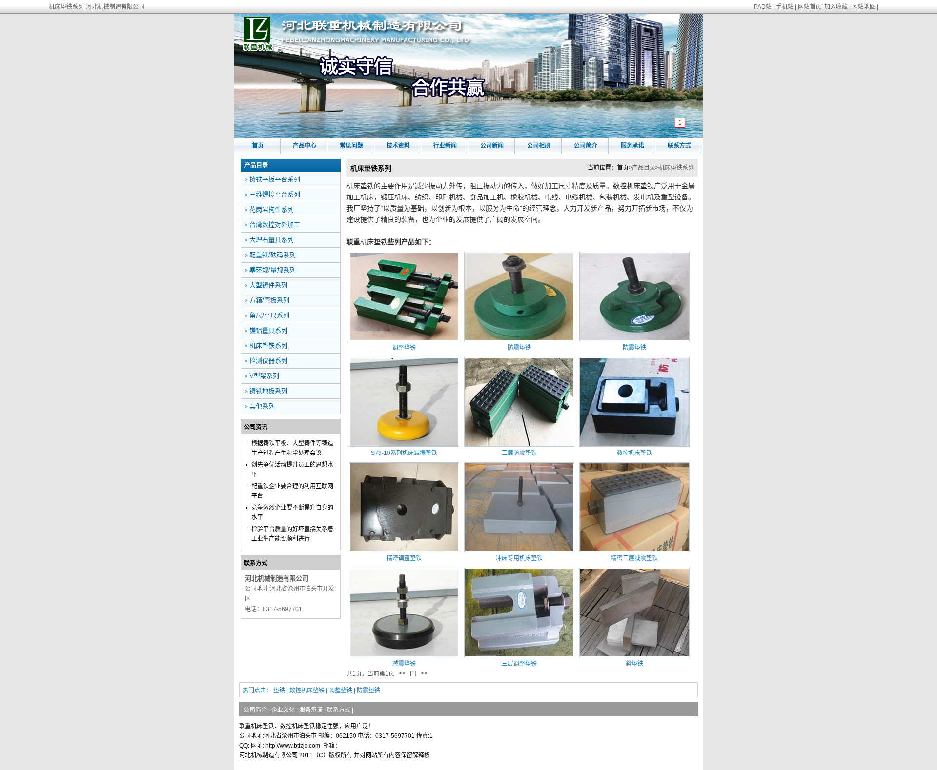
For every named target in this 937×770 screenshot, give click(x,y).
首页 (258, 145)
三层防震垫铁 (519, 453)
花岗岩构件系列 (271, 209)
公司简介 (585, 145)
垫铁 (279, 690)
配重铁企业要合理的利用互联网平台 (292, 491)
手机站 (785, 6)
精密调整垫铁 (404, 558)
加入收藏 (836, 6)
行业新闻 (445, 145)
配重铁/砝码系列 (272, 254)
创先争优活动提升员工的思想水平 (292, 469)
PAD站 (763, 6)
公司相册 (538, 145)
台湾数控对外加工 (274, 224)
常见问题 (351, 145)
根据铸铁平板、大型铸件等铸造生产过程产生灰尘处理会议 (292, 448)
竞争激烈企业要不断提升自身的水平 (292, 512)
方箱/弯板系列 (269, 300)
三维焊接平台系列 (274, 194)
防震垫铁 (519, 347)
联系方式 (679, 145)
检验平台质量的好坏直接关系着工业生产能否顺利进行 (292, 534)
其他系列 (262, 406)
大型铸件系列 (268, 285)
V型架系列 (264, 375)
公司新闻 (492, 145)
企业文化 (283, 710)
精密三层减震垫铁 (634, 558)
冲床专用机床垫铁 (519, 558)
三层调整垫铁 (519, 663)
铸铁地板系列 (268, 391)
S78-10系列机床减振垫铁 (404, 453)
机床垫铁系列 (676, 167)
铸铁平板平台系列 (274, 179)
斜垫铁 (634, 663)
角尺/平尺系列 (269, 315)
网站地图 (864, 6)
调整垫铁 (404, 347)
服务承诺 (632, 145)
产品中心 (304, 145)
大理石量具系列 (271, 239)
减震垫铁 (404, 663)
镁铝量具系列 (268, 330)
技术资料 (398, 145)
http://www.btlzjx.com (292, 745)
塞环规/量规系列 (272, 270)
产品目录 (643, 167)
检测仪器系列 (268, 360)
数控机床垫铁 (634, 453)
